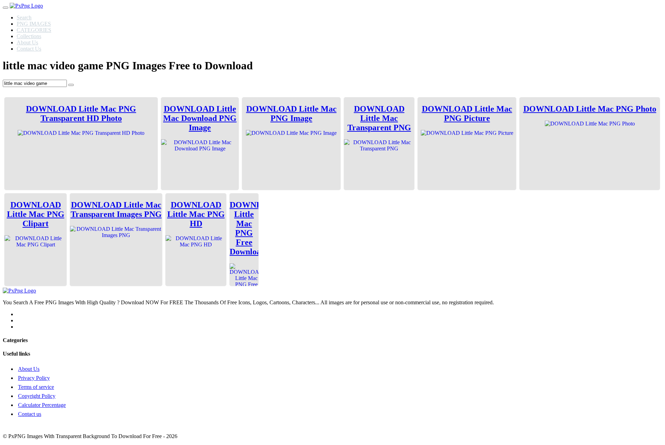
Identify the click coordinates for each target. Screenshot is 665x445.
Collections (29, 36)
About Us (27, 42)
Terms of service (36, 387)
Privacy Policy (34, 378)
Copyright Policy (36, 396)
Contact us (29, 414)
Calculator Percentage (42, 405)
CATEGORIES (34, 30)
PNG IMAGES (34, 24)
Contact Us (29, 49)
